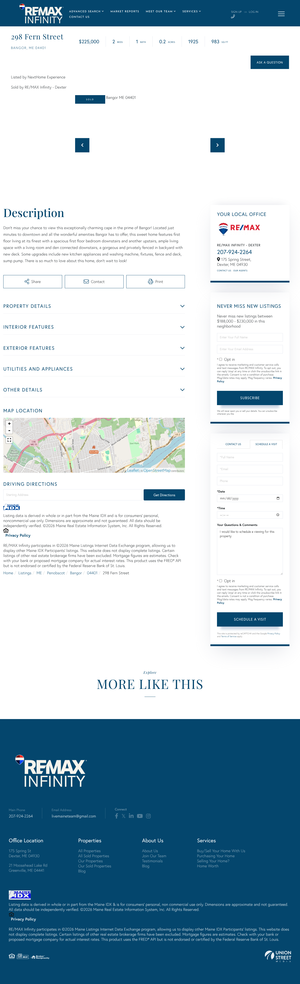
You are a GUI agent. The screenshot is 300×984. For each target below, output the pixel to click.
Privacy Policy (18, 535)
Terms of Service (229, 636)
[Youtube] (140, 816)
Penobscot (56, 572)
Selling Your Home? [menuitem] (213, 860)
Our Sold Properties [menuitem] (94, 865)
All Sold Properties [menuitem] (93, 855)
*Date (221, 491)
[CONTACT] (270, 62)
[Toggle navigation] (281, 14)
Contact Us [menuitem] (79, 17)
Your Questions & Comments (237, 525)
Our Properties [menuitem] (90, 860)
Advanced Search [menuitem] (85, 11)
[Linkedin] (131, 816)
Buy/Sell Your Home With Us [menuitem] (221, 850)
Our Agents (240, 270)
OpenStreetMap (157, 470)
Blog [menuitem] (82, 870)
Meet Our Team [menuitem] (159, 11)
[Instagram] (148, 816)
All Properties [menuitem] (89, 850)
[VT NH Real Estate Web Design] (278, 956)
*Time (221, 508)
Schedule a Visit (266, 444)
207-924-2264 (234, 252)
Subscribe (250, 397)
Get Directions (164, 495)
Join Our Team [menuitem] (154, 855)
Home (8, 572)
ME (39, 572)
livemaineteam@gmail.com (74, 816)
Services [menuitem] (190, 11)
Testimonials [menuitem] (152, 860)
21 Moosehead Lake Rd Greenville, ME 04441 (28, 868)
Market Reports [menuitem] (124, 11)
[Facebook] (116, 816)
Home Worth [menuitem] (208, 865)
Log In (253, 12)
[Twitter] (123, 816)
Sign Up (236, 12)
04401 (92, 572)
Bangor (76, 572)
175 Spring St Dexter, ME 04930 (24, 853)
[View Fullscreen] (9, 440)
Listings (24, 572)
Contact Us (224, 270)
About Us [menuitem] (150, 850)
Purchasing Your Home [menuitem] (216, 855)
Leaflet (133, 470)
